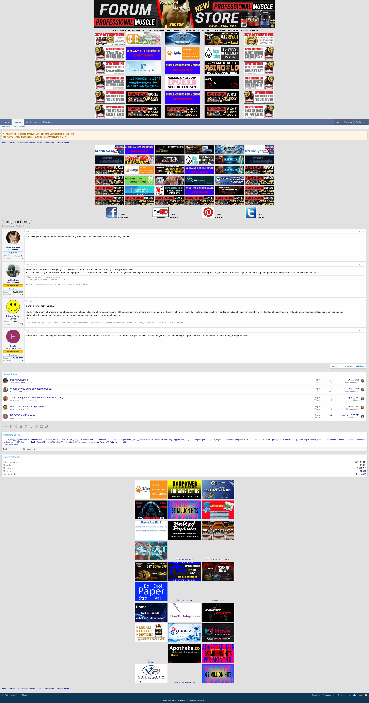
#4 (364, 331)
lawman (313, 439)
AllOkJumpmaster (352, 382)
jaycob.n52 (127, 439)
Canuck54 (40, 442)
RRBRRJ (85, 439)
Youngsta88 (121, 442)
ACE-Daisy (110, 442)
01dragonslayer (198, 439)
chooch (110, 439)
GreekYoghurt (71, 439)
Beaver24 (61, 439)
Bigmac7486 (21, 439)
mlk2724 (76, 442)
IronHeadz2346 (16, 418)
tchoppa (351, 439)
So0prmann (360, 439)
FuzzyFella (272, 439)
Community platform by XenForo (184, 700)
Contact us (316, 695)
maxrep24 (68, 442)
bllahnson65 (360, 474)
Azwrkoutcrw (9, 226)
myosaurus (47, 439)
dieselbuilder (354, 418)
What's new (31, 122)
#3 (364, 301)
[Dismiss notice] (365, 133)
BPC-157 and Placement (23, 415)
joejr (170, 439)
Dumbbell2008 (261, 439)
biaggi (12, 439)
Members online (11, 434)
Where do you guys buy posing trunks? (31, 388)
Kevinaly (6, 442)
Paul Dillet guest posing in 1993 (27, 406)
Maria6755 (50, 442)
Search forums (19, 127)
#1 (364, 232)
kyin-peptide (331, 439)
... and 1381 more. (10, 445)
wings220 (239, 439)
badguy (188, 439)
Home (6, 122)
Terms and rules (329, 695)
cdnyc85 (59, 442)
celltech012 (341, 439)
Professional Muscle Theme (16, 695)
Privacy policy (344, 695)
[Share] (360, 232)
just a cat (94, 439)
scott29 (6, 439)
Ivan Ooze (100, 442)
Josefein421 (15, 383)
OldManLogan (15, 401)
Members (47, 122)
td (79, 439)
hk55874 (320, 439)
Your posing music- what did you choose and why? (37, 397)
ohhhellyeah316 (88, 442)
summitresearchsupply (287, 439)
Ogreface (220, 439)
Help (354, 695)
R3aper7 (13, 392)
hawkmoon (25, 442)
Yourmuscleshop (35, 439)
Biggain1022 (179, 439)
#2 (364, 265)
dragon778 (15, 442)
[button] (39, 122)
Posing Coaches (19, 379)
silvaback (118, 439)
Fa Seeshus (249, 439)
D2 (54, 439)
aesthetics (229, 439)
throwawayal (304, 439)
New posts (5, 127)
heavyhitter (210, 439)
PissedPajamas (161, 439)
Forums (17, 122)
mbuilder (102, 439)
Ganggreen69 (139, 439)
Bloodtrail (150, 439)
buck (33, 442)
